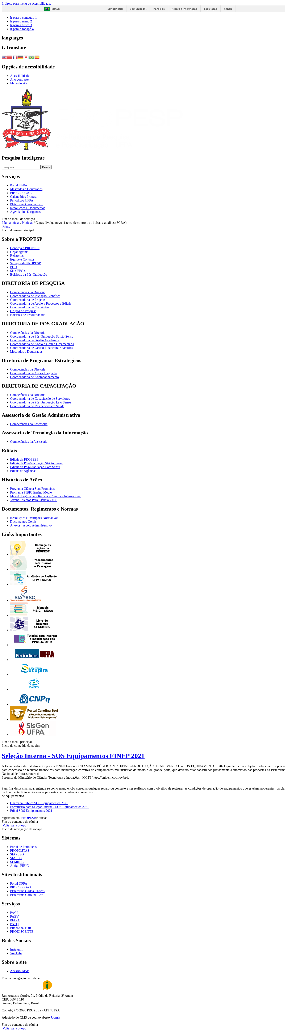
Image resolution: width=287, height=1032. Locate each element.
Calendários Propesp (23, 196)
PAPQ (14, 924)
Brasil (55, 9)
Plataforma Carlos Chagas (27, 891)
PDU (13, 267)
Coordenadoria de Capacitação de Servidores (40, 398)
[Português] (31, 57)
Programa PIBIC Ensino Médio (31, 492)
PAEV (14, 916)
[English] (4, 57)
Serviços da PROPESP (25, 263)
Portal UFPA (18, 185)
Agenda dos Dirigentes (25, 211)
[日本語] (26, 57)
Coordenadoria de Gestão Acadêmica (34, 340)
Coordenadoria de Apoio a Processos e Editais (40, 303)
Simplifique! (115, 8)
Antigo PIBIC (19, 865)
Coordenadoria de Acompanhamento (34, 377)
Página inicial (11, 222)
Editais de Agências (23, 471)
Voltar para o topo (14, 825)
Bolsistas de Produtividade (27, 315)
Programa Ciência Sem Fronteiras (32, 488)
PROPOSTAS (19, 850)
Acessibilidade (19, 75)
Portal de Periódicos (23, 847)
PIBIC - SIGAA (21, 193)
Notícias (27, 222)
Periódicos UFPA (21, 200)
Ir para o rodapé (22, 29)
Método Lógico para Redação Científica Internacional (45, 496)
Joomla (55, 1017)
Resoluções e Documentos (27, 208)
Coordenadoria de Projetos (27, 299)
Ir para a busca (21, 25)
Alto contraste (19, 79)
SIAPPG (16, 858)
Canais (228, 8)
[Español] (37, 57)
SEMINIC (17, 862)
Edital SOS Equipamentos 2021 (31, 810)
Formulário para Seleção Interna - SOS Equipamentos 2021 (49, 807)
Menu (6, 226)
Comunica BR (138, 8)
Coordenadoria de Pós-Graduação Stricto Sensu (41, 336)
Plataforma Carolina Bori (26, 204)
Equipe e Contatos (22, 259)
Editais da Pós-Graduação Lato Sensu (35, 467)
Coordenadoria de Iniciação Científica (35, 296)
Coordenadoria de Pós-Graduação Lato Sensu (40, 402)
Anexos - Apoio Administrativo (31, 525)
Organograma (19, 252)
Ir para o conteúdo (23, 17)
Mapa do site (18, 83)
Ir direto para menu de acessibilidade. (26, 3)
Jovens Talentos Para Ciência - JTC (33, 500)
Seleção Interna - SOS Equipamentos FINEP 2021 (73, 756)
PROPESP (28, 818)
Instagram (16, 949)
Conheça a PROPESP (24, 248)
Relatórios (17, 255)
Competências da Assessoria (28, 424)
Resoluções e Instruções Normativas (34, 518)
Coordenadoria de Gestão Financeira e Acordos (41, 348)
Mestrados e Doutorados (26, 189)
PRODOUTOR (20, 928)
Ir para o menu (21, 21)
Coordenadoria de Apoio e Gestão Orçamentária (42, 344)
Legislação (210, 8)
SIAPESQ (17, 854)
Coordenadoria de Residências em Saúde (37, 406)
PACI (14, 912)
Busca (46, 167)
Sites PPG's (17, 270)
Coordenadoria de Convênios (29, 307)
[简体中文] (10, 57)
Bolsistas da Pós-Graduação (28, 274)
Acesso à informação (184, 8)
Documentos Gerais (23, 521)
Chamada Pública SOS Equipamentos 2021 (39, 803)
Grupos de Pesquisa (23, 311)
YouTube (16, 953)
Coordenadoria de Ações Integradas (33, 373)
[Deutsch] (21, 57)
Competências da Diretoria (27, 292)
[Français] (15, 57)
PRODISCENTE (21, 931)
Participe (159, 8)
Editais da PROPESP (24, 459)
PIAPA (15, 920)
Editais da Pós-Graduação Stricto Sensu (36, 463)
